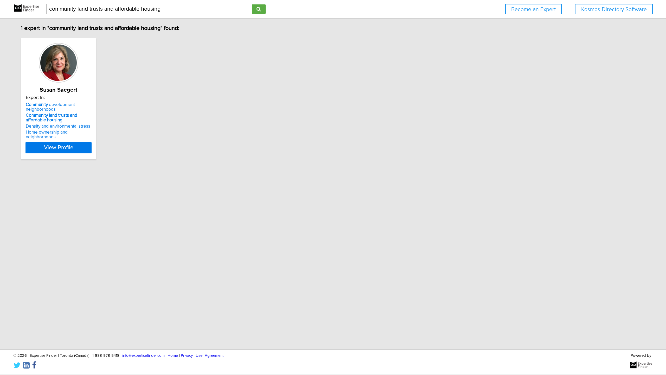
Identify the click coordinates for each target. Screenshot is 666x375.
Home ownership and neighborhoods (47, 134)
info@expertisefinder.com (143, 356)
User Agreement (209, 356)
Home (173, 356)
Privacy (187, 356)
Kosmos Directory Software (614, 9)
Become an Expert (533, 9)
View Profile (58, 148)
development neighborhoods (50, 107)
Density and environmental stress (58, 126)
